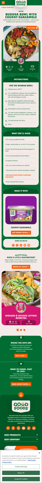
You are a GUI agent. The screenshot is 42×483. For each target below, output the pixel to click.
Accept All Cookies (20, 479)
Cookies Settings (21, 466)
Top (21, 395)
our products (12, 434)
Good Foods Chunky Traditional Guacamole (18, 176)
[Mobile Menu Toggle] (3, 2)
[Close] (39, 453)
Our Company (12, 439)
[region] (21, 466)
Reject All (21, 473)
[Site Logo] (21, 406)
